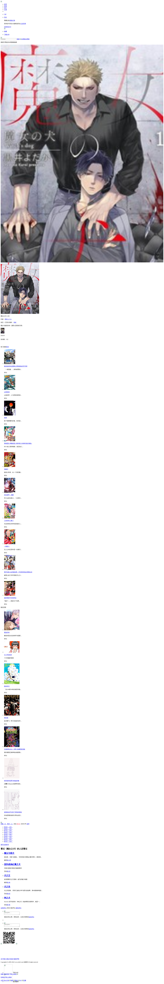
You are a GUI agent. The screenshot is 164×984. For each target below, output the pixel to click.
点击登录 (23, 23)
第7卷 (8, 905)
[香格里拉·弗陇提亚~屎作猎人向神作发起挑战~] (9, 440)
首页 (5, 4)
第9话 (18, 824)
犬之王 (7, 875)
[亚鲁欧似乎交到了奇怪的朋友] (11, 809)
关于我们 (3, 959)
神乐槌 (6, 717)
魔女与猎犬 (9, 853)
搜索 (18, 39)
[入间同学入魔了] (9, 518)
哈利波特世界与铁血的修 (11, 780)
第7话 (8, 830)
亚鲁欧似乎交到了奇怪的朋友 (13, 812)
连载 (4, 824)
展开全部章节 (5, 844)
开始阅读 (6, 974)
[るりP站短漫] (11, 652)
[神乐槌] (11, 715)
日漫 (5, 9)
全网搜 (27, 39)
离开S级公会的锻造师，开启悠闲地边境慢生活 (18, 572)
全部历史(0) (7, 27)
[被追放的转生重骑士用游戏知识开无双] (9, 363)
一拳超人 (7, 546)
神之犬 (7, 898)
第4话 (8, 836)
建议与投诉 (9, 959)
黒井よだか (8, 319)
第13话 (9, 860)
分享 (2, 980)
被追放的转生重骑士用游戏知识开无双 (15, 366)
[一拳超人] (9, 543)
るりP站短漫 (8, 654)
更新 (5, 6)
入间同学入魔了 (9, 520)
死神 (5, 417)
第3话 (8, 838)
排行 (5, 8)
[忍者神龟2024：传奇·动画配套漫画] (11, 746)
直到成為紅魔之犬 (12, 864)
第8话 (8, 829)
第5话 (8, 834)
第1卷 (8, 882)
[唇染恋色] (11, 630)
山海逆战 (7, 392)
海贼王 (6, 469)
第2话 (8, 839)
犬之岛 (7, 886)
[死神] (9, 415)
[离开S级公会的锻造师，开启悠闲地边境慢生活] (9, 569)
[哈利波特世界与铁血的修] (11, 778)
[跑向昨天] (11, 683)
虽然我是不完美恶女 (10, 598)
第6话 (8, 832)
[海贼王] (9, 466)
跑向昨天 (7, 686)
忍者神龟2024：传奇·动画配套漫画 (14, 749)
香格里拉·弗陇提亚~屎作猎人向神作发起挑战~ (18, 443)
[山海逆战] (9, 389)
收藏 (2, 974)
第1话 (8, 841)
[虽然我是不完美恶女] (9, 595)
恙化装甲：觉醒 (9, 495)
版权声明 (16, 959)
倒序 (28, 824)
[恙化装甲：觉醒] (9, 492)
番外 (10, 824)
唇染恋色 (7, 632)
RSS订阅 (6, 980)
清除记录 (12, 20)
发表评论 (31, 917)
